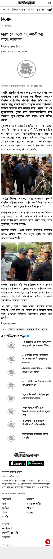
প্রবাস (5, 512)
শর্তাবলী (6, 537)
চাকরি (5, 517)
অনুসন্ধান (6, 499)
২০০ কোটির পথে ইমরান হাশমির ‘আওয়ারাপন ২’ (36, 383)
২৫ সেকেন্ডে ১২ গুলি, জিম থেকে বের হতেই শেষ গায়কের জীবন (36, 344)
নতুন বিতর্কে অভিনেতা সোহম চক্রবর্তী (35, 436)
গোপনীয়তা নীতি (10, 533)
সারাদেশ (40, 9)
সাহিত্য (29, 512)
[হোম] (2, 26)
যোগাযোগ (7, 528)
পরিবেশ (30, 508)
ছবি (4, 503)
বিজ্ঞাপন (6, 524)
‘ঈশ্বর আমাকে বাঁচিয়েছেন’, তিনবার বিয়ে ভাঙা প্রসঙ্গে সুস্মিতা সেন (36, 411)
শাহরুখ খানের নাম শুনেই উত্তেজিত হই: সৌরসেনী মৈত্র (34, 422)
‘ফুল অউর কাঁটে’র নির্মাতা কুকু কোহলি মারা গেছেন (35, 396)
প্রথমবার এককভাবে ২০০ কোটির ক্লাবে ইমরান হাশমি (36, 370)
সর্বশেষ (6, 9)
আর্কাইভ (30, 499)
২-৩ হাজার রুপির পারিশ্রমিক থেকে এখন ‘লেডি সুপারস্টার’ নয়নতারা (35, 359)
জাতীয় (31, 9)
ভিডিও (5, 508)
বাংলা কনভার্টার (33, 503)
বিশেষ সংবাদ (18, 9)
